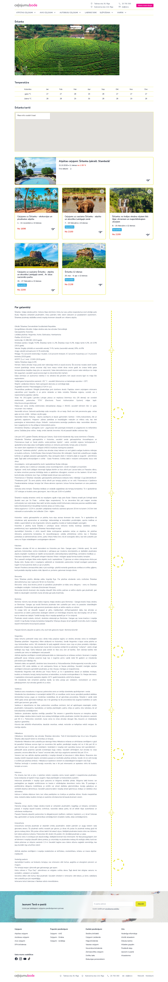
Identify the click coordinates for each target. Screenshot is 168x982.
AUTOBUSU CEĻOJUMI (69, 12)
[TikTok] (29, 958)
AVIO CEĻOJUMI (46, 12)
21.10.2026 (72, 165)
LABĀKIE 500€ (91, 12)
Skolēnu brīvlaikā (92, 933)
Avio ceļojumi (20, 941)
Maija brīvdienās (92, 941)
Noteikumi (149, 976)
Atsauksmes (126, 955)
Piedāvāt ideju (126, 948)
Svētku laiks (90, 955)
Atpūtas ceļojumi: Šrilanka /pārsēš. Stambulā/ (84, 161)
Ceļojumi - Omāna (57, 937)
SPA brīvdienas (20, 944)
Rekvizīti (141, 976)
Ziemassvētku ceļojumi (94, 952)
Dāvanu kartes (126, 941)
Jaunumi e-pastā (127, 952)
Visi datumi (64, 169)
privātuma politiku (112, 909)
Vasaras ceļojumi (92, 944)
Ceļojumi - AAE (56, 933)
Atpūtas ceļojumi (24, 12)
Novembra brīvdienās (94, 948)
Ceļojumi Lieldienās (93, 937)
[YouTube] (24, 958)
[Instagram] (20, 958)
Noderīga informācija (129, 933)
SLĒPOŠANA (105, 12)
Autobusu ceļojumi (22, 937)
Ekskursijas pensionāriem (95, 959)
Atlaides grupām (127, 944)
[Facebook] (16, 958)
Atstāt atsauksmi (127, 937)
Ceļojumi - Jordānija (57, 941)
